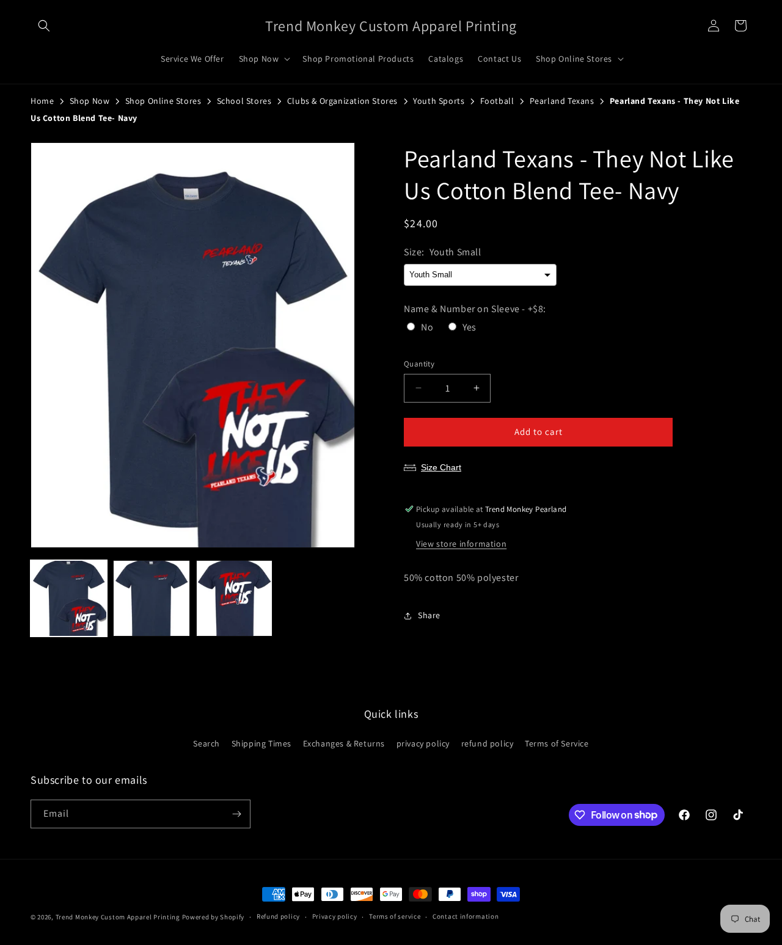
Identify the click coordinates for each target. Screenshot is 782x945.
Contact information (466, 916)
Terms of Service (557, 743)
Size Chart (441, 467)
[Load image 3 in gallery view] (234, 598)
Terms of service (394, 916)
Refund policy (278, 916)
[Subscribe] (236, 814)
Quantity (419, 364)
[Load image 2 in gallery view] (151, 598)
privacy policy (423, 743)
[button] (44, 25)
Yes (469, 327)
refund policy (487, 743)
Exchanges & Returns (344, 743)
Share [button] (429, 615)
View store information (461, 543)
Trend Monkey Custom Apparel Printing (118, 917)
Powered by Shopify (213, 917)
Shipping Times (261, 743)
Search (206, 743)
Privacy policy (334, 916)
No (427, 327)
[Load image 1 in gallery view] (69, 598)
